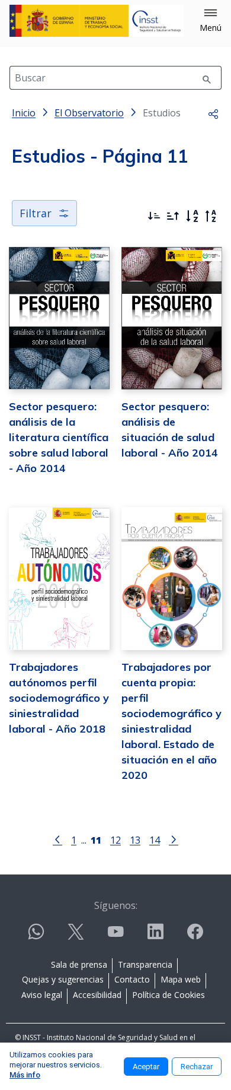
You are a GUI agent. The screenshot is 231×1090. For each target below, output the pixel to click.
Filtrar (36, 213)
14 (154, 840)
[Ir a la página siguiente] (173, 839)
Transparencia (145, 964)
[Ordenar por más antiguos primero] (173, 216)
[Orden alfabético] (192, 216)
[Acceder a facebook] (194, 936)
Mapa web (181, 979)
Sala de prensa (79, 964)
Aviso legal (41, 994)
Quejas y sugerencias (63, 979)
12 (115, 840)
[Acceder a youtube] (115, 936)
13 (135, 840)
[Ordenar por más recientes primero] (154, 216)
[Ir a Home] (96, 21)
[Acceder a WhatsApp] (36, 936)
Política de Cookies (168, 994)
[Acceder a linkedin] (155, 936)
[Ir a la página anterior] (57, 839)
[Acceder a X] (75, 936)
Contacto (132, 979)
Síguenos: (115, 905)
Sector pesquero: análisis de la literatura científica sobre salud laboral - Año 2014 (58, 437)
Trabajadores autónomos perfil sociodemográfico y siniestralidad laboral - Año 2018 (59, 698)
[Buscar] (206, 77)
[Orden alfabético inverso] (211, 216)
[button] (211, 21)
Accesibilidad (97, 994)
